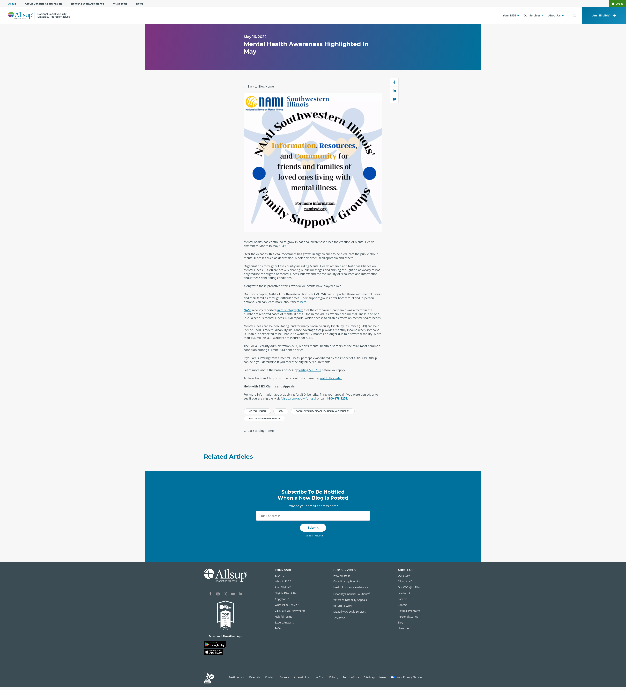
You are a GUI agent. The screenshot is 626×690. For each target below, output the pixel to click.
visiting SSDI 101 (309, 370)
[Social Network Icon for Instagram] (218, 594)
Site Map (369, 677)
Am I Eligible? (601, 15)
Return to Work (342, 606)
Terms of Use (351, 677)
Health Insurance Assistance (350, 587)
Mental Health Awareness (264, 418)
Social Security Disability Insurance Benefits (323, 411)
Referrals (254, 677)
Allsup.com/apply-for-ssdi (298, 398)
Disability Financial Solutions (351, 594)
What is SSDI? (283, 581)
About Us (554, 15)
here (303, 302)
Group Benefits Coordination (43, 3)
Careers (402, 599)
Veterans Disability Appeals (350, 600)
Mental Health (257, 411)
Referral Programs (409, 611)
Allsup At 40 (405, 581)
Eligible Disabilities (286, 593)
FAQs (278, 628)
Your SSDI (509, 15)
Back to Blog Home (260, 86)
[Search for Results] (574, 15)
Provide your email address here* (313, 506)
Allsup (12, 3)
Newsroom (404, 628)
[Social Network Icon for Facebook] (210, 594)
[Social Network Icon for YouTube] (233, 594)
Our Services (532, 15)
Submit (313, 527)
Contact (402, 605)
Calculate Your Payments (290, 611)
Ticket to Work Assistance (87, 3)
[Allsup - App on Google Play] (215, 644)
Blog (400, 622)
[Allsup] (225, 575)
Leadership (404, 593)
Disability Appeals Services (349, 611)
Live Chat (319, 677)
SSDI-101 (280, 575)
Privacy (333, 677)
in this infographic (289, 310)
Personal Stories (408, 616)
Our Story (404, 575)
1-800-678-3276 (336, 398)
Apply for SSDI (283, 599)
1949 (282, 246)
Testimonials (237, 677)
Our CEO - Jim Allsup (410, 587)
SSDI (280, 411)
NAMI (247, 310)
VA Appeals (120, 3)
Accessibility (301, 677)
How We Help (341, 575)
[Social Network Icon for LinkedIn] (240, 594)
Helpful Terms (283, 616)
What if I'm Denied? (286, 605)
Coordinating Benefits (346, 581)
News (139, 3)
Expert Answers (284, 622)
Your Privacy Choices (409, 677)
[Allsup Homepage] (39, 16)
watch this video (331, 378)
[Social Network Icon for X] (225, 594)
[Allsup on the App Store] (213, 652)
